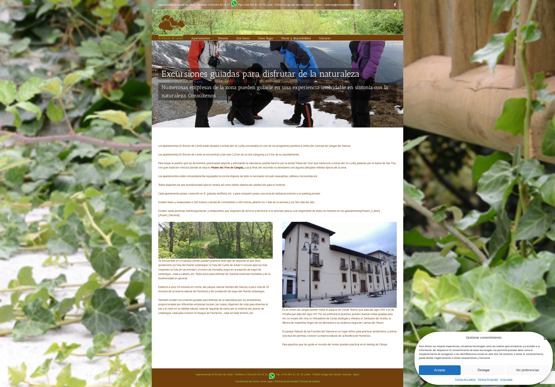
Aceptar (439, 370)
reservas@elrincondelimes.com (342, 4)
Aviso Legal (506, 379)
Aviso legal (267, 381)
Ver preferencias (527, 370)
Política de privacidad (286, 381)
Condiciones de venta (247, 381)
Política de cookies (310, 381)
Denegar (484, 370)
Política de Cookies (465, 379)
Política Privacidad (488, 379)
